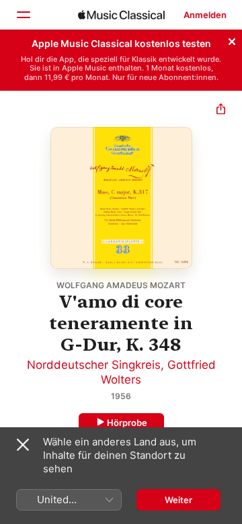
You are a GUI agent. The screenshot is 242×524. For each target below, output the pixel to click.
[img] (121, 14)
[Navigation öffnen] (23, 15)
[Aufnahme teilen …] (220, 110)
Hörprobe (127, 422)
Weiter (178, 499)
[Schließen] (232, 40)
